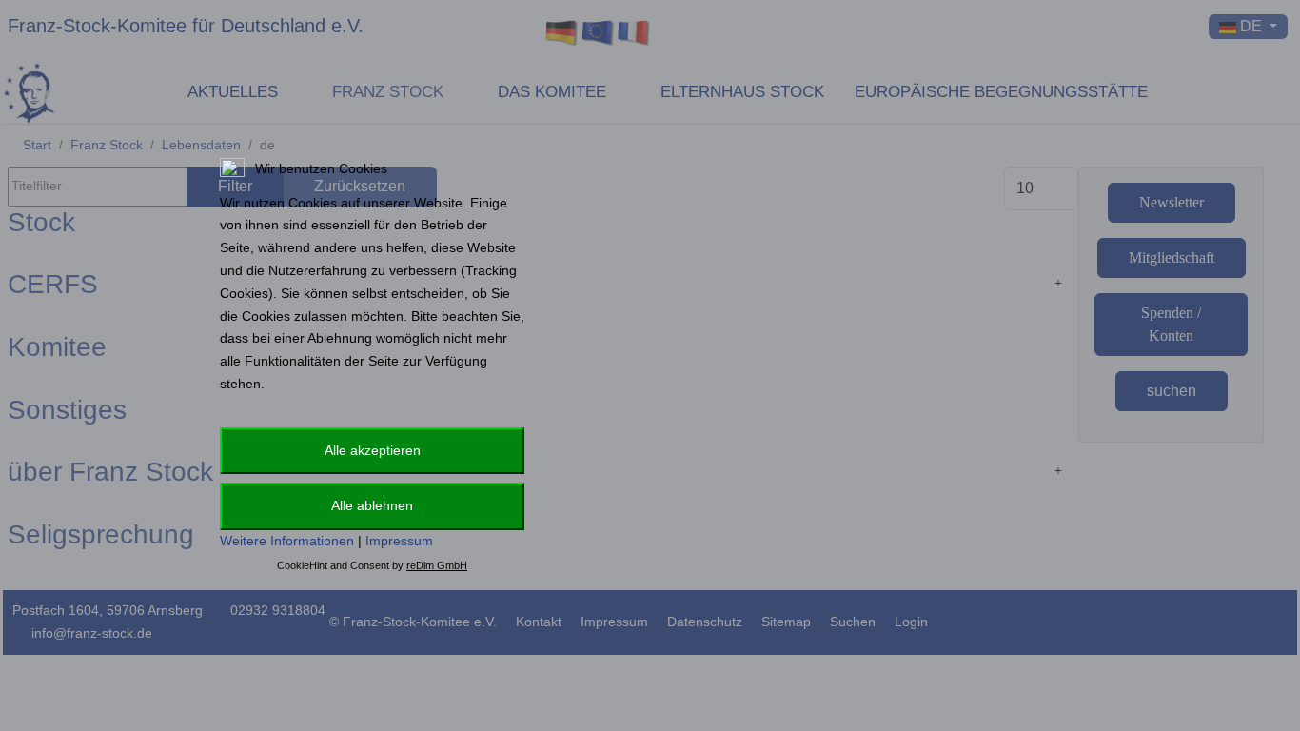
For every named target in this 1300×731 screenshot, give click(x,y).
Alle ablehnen (372, 505)
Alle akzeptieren (373, 450)
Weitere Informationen (287, 540)
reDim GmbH (436, 565)
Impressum (399, 540)
